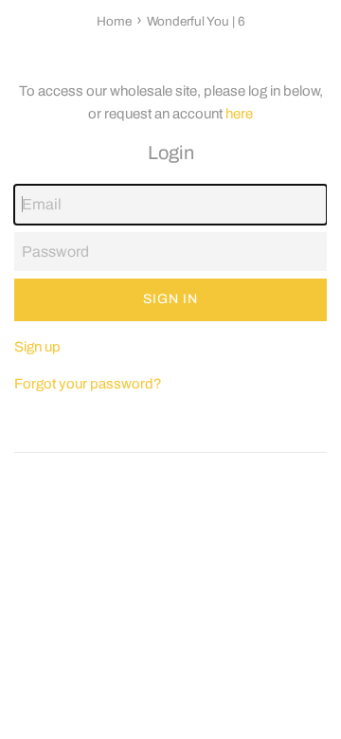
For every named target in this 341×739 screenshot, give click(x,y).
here (239, 113)
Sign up (37, 346)
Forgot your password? (88, 383)
